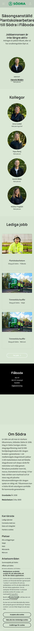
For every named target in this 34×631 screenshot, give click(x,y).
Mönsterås (5, 549)
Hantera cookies (8, 530)
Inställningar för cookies (17, 625)
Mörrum (5, 552)
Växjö (4, 543)
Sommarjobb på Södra (10, 562)
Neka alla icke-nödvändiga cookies (17, 620)
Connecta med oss (8, 523)
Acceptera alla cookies (17, 615)
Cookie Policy (13, 597)
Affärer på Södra (7, 566)
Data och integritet (8, 526)
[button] (30, 3)
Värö (3, 546)
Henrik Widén (17, 79)
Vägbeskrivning (17, 386)
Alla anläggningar (8, 540)
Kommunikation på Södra (11, 569)
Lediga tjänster (7, 520)
